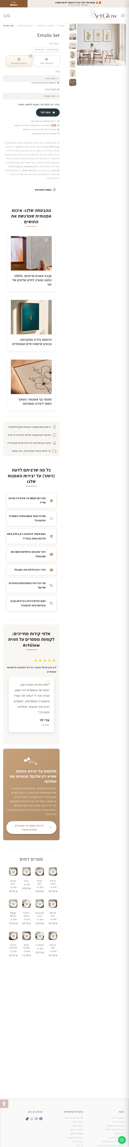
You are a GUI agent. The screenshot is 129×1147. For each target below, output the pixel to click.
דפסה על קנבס (115, 1137)
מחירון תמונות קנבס (74, 1117)
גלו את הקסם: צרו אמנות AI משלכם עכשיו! (29, 827)
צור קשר (79, 1145)
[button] (4, 1104)
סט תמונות (119, 1133)
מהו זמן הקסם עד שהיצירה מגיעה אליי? (27, 500)
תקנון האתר (77, 1125)
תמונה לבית (118, 1121)
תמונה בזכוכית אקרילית (113, 1141)
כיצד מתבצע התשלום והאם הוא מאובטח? (28, 554)
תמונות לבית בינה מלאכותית (110, 1145)
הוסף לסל (45, 112)
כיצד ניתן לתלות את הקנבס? (30, 569)
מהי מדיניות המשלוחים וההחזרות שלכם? (27, 585)
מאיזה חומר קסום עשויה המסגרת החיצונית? (27, 518)
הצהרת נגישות (76, 1129)
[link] (46, 49)
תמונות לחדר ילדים (115, 1129)
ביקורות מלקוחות (75, 1137)
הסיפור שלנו (77, 1121)
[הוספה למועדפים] (53, 872)
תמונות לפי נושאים (115, 1125)
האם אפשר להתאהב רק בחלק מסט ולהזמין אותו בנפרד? (26, 536)
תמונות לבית (118, 1117)
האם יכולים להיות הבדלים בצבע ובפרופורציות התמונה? (28, 603)
